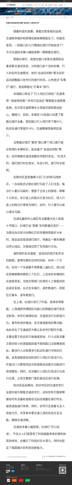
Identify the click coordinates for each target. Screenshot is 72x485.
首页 (23, 5)
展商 (46, 5)
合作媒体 (11, 17)
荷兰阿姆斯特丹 (29, 5)
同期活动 (50, 5)
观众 (43, 5)
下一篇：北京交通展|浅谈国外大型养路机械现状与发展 (53, 457)
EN (65, 1)
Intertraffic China (37, 4)
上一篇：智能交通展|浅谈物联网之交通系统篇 (16, 456)
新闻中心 (56, 5)
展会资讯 (7, 17)
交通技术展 (19, 52)
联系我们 (61, 5)
